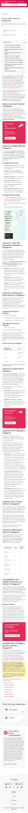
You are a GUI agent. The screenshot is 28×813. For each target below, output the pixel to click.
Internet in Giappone (9, 685)
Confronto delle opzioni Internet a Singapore (14, 62)
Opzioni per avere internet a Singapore (13, 45)
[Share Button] (24, 35)
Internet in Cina (7, 692)
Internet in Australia (8, 694)
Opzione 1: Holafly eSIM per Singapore (12, 47)
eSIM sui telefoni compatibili (9, 91)
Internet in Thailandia (9, 696)
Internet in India (8, 689)
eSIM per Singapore (16, 81)
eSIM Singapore (10, 138)
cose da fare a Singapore (15, 100)
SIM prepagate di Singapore (14, 251)
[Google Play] (9, 238)
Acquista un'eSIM (14, 4)
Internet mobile (5, 14)
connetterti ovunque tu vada (9, 115)
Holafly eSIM (16, 109)
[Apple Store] (9, 235)
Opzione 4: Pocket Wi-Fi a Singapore (12, 56)
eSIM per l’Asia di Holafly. (17, 659)
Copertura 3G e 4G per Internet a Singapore (14, 60)
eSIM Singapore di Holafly (12, 635)
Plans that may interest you (10, 71)
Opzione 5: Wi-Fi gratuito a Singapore (12, 58)
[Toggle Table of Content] (24, 42)
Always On (12, 663)
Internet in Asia (7, 682)
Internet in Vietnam (8, 687)
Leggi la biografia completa (10, 764)
